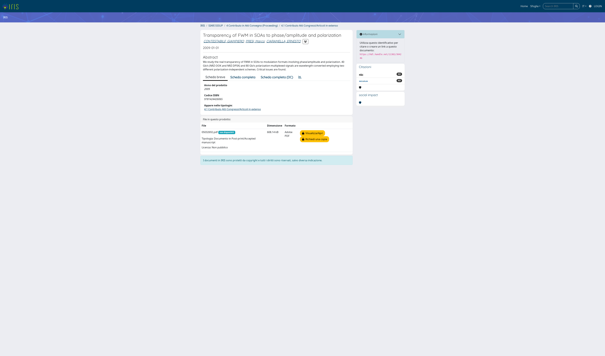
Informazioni (369, 34)
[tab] (300, 77)
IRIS (202, 25)
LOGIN (598, 6)
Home (524, 6)
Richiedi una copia (315, 139)
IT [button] (583, 6)
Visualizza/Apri (313, 133)
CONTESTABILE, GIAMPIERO (224, 41)
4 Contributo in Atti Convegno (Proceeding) (252, 25)
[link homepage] (11, 6)
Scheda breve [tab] (215, 77)
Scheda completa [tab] (242, 77)
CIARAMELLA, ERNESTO (283, 41)
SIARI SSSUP (215, 25)
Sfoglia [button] (534, 6)
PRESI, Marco (255, 41)
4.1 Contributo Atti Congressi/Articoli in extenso (309, 25)
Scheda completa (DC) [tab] (277, 77)
